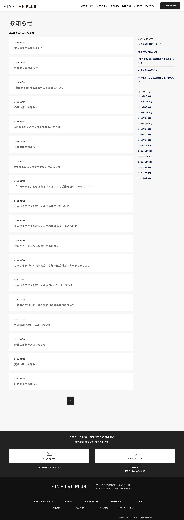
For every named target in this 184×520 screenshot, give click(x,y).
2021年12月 (145, 150)
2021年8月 (144, 172)
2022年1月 (144, 145)
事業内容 (68, 501)
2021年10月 (145, 161)
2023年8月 (144, 118)
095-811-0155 (135, 458)
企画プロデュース (92, 501)
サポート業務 (115, 501)
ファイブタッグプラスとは (44, 501)
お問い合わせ (49, 458)
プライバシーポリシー (127, 507)
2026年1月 (144, 96)
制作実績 (56, 507)
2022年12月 (145, 123)
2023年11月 (145, 112)
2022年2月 (144, 140)
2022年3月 (144, 134)
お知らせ (80, 507)
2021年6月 (144, 178)
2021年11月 (145, 156)
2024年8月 (144, 107)
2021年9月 (144, 167)
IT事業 (139, 501)
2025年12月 (145, 101)
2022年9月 (144, 129)
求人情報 (104, 507)
